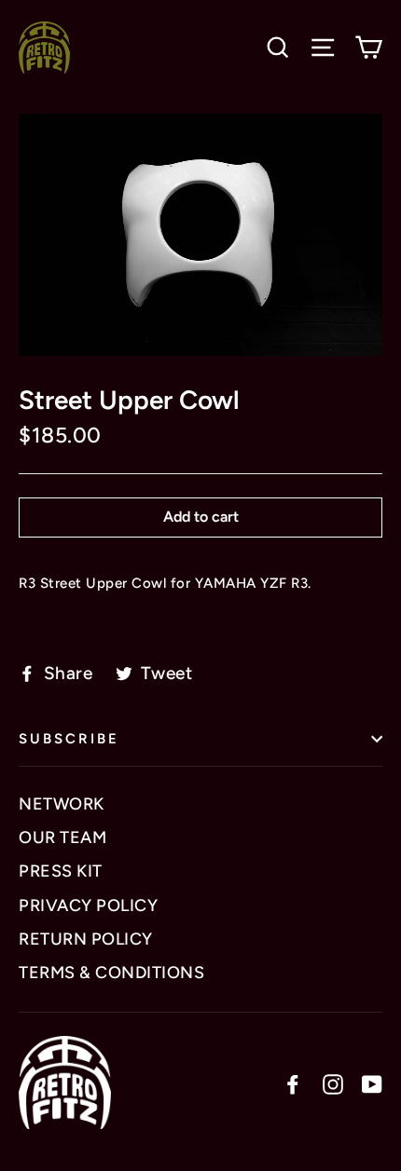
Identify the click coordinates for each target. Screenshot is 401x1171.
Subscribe (69, 738)
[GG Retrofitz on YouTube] (372, 1082)
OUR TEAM (62, 837)
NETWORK (61, 804)
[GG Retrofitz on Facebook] (293, 1082)
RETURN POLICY (86, 939)
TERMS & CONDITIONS (111, 972)
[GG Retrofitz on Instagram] (333, 1082)
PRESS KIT (61, 871)
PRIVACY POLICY (88, 905)
